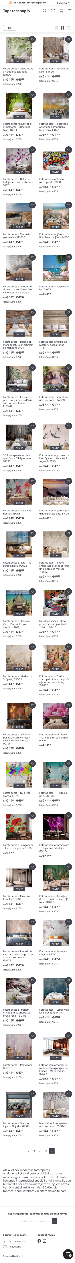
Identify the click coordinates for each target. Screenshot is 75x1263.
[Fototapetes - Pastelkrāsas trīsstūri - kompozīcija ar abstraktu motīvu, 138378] (19, 945)
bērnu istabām (24, 1191)
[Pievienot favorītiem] (32, 39)
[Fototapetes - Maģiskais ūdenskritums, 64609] (55, 387)
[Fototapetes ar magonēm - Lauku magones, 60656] (19, 833)
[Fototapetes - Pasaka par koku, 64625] (55, 59)
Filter (9, 27)
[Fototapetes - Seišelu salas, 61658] (55, 275)
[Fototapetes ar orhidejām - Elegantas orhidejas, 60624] (55, 835)
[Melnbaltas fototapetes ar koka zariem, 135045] (55, 1114)
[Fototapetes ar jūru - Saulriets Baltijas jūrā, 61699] (55, 499)
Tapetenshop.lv (16, 11)
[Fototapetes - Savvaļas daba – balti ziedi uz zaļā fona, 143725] (55, 888)
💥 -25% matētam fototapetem (27, 2)
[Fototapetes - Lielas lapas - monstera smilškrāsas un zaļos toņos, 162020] (19, 390)
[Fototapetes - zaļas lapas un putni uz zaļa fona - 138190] (19, 60)
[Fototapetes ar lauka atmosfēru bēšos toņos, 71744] (55, 334)
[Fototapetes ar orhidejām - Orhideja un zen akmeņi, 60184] (55, 724)
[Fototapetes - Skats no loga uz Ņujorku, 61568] (19, 1114)
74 (46, 1150)
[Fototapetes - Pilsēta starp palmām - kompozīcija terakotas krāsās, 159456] (55, 670)
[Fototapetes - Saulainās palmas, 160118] (19, 501)
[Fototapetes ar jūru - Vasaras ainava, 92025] (19, 553)
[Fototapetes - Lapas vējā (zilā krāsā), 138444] (55, 1000)
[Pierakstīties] (54, 1221)
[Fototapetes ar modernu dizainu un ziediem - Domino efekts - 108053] (19, 278)
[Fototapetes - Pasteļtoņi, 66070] (19, 1055)
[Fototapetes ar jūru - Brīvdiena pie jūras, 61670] (55, 225)
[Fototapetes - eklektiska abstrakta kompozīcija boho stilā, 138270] (55, 116)
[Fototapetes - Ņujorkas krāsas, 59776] (19, 783)
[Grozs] (61, 10)
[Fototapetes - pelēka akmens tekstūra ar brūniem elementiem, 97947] (19, 334)
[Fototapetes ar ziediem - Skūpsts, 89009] (19, 667)
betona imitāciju (40, 1173)
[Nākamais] (52, 1151)
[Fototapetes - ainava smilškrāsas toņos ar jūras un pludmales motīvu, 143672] (55, 556)
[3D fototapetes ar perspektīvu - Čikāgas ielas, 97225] (19, 447)
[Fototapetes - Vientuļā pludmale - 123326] (19, 225)
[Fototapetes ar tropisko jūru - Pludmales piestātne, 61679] (19, 613)
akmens (12, 1173)
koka (21, 1173)
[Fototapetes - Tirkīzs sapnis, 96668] (55, 783)
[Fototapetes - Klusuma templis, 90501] (19, 887)
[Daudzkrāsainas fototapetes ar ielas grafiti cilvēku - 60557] (55, 613)
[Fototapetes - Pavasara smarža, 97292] (55, 942)
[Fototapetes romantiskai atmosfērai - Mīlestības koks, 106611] (19, 116)
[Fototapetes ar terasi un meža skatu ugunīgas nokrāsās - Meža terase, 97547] (55, 1058)
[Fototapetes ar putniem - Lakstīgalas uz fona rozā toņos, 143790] (55, 447)
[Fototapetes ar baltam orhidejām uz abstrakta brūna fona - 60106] (19, 1002)
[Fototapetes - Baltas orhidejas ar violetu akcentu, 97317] (19, 171)
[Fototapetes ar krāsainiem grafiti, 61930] (55, 170)
